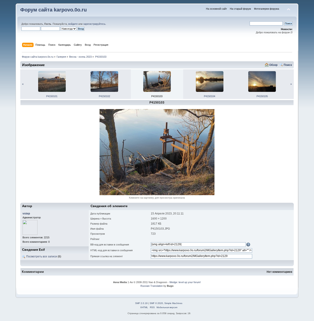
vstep (26, 213)
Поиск (288, 65)
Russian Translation (151, 285)
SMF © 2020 (156, 303)
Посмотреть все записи (41, 256)
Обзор (273, 65)
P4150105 (262, 96)
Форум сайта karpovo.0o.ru (53, 10)
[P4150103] (157, 194)
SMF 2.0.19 (141, 303)
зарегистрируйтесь (94, 24)
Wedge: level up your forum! (185, 282)
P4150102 (104, 96)
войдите (73, 24)
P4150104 (209, 96)
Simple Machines (173, 303)
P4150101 (51, 96)
